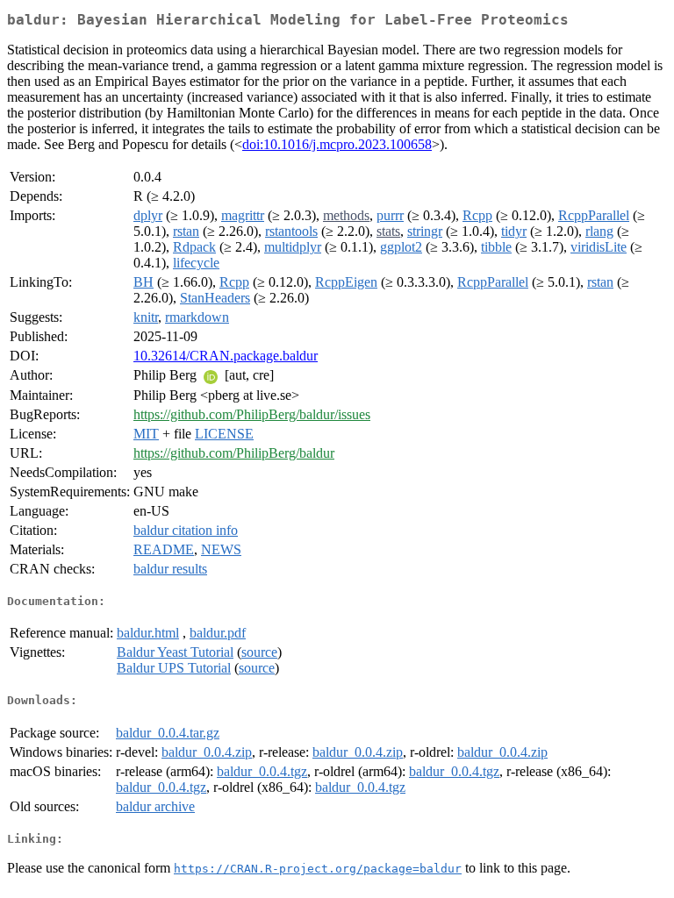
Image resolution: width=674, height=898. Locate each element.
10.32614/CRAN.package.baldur (225, 355)
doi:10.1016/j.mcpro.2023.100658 (337, 144)
